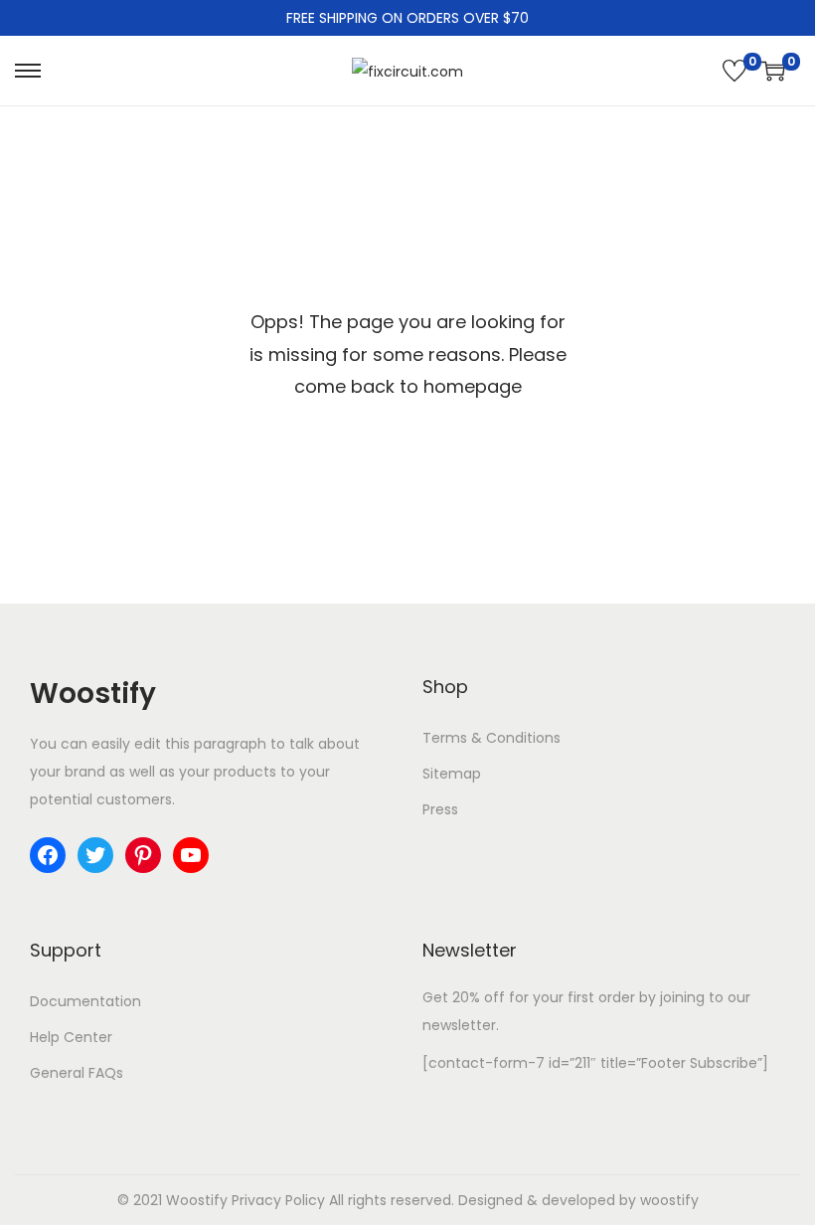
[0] (734, 71)
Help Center (71, 1037)
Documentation (85, 1001)
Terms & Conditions (491, 738)
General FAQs (76, 1073)
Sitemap (451, 774)
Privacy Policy (278, 1200)
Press (440, 809)
